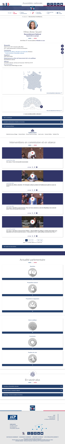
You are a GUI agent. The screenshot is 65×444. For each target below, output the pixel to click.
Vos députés (24, 16)
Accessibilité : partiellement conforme (25, 439)
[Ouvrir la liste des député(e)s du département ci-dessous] (32, 82)
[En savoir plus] (32, 288)
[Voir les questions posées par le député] (32, 272)
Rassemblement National (32, 34)
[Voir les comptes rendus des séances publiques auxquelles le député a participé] (32, 326)
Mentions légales (15, 439)
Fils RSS (43, 439)
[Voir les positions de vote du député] (32, 358)
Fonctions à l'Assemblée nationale (32, 386)
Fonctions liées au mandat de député (32, 390)
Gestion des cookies (49, 439)
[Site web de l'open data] (32, 426)
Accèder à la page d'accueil (32, 7)
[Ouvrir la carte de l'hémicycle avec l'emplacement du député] (32, 104)
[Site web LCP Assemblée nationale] (32, 417)
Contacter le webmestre (37, 439)
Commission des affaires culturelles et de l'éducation (16, 51)
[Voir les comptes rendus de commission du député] (32, 342)
